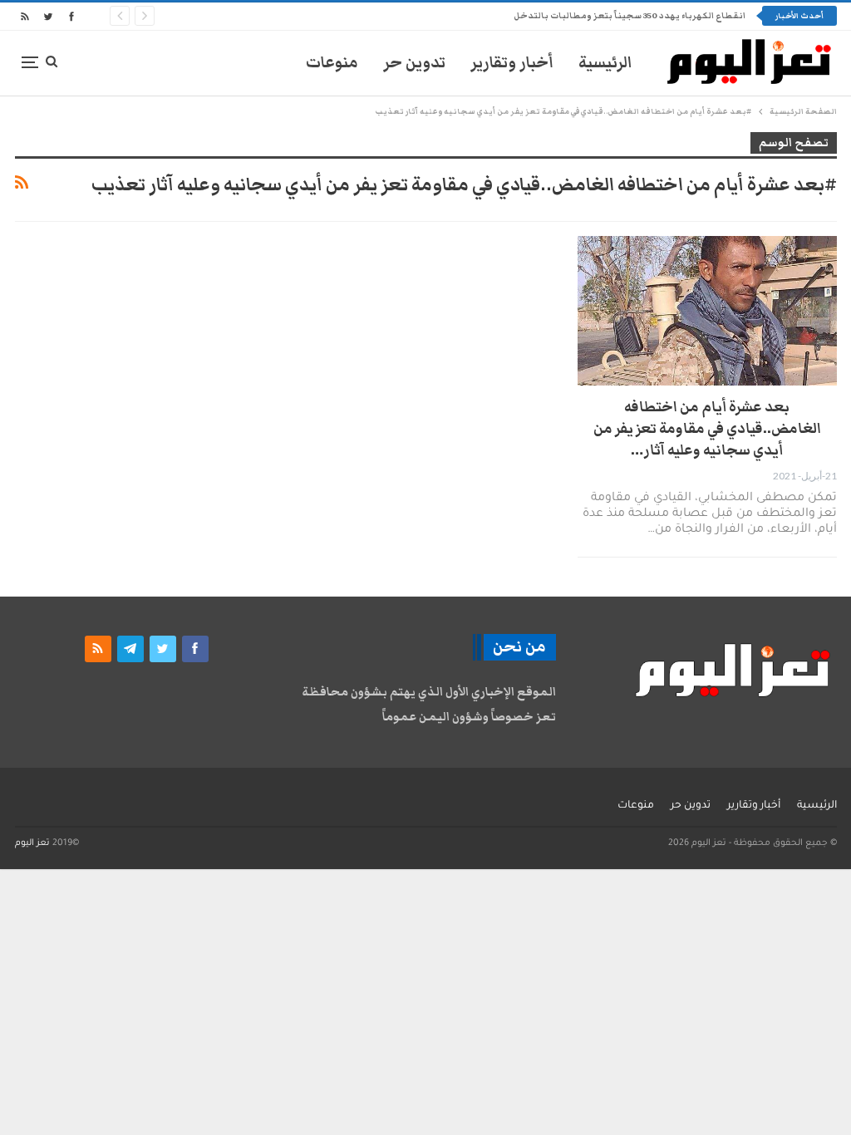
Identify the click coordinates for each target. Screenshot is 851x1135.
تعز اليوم (32, 843)
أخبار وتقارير (511, 63)
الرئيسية (605, 63)
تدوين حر (414, 63)
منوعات (332, 63)
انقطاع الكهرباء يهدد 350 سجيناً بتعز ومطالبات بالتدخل (629, 15)
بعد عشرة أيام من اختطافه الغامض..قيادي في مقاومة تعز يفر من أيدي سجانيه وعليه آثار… (707, 428)
